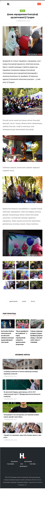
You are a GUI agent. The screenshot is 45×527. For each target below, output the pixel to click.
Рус (39, 4)
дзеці (24, 301)
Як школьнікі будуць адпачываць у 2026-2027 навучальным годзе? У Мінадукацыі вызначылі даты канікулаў (22, 394)
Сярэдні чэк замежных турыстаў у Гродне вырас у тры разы (22, 436)
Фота (22, 11)
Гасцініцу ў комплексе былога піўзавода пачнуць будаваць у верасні (21, 373)
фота (33, 301)
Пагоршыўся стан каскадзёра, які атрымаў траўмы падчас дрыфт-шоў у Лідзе (21, 416)
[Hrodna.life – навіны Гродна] (8, 4)
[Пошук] (33, 4)
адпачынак (13, 301)
